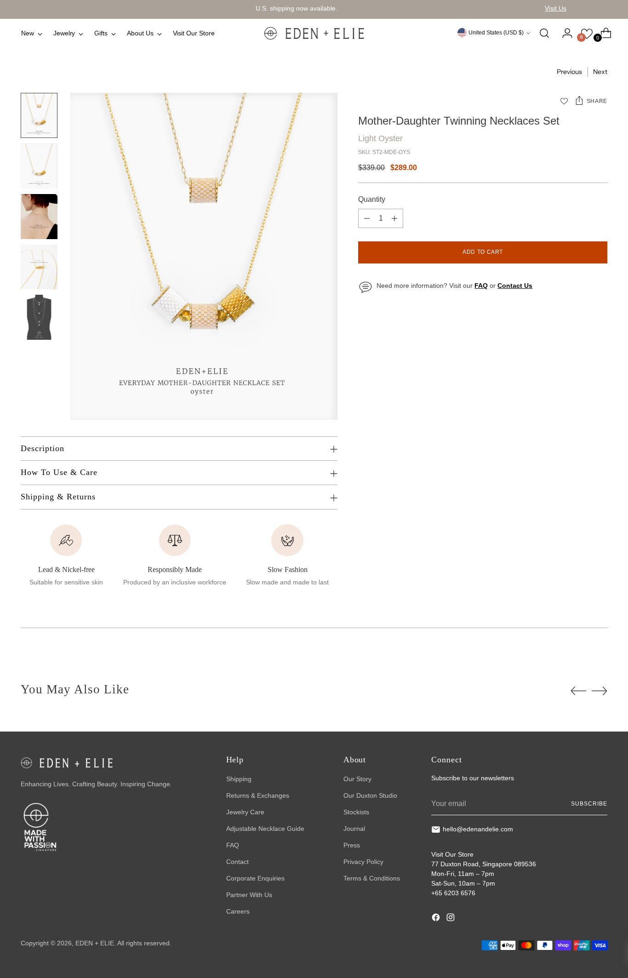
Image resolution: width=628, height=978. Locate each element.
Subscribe (589, 804)
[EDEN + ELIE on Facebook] (436, 919)
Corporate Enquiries (255, 878)
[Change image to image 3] (39, 216)
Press (351, 845)
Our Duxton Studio (370, 795)
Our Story (357, 779)
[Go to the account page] (563, 33)
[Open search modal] (544, 33)
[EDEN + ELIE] (314, 33)
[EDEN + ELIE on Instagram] (451, 919)
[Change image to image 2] (39, 166)
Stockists (356, 812)
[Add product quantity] (394, 219)
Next (600, 72)
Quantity (371, 200)
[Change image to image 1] (39, 115)
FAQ (232, 845)
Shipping (238, 779)
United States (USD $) (496, 32)
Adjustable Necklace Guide (265, 828)
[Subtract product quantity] (367, 219)
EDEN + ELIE (94, 943)
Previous (569, 72)
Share (597, 101)
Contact (237, 861)
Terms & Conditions (371, 878)
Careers (238, 911)
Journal (354, 828)
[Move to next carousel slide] (599, 690)
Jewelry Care (245, 812)
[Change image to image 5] (39, 317)
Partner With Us (249, 894)
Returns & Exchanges (257, 795)
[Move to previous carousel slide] (578, 691)
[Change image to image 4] (39, 267)
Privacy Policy (363, 861)
